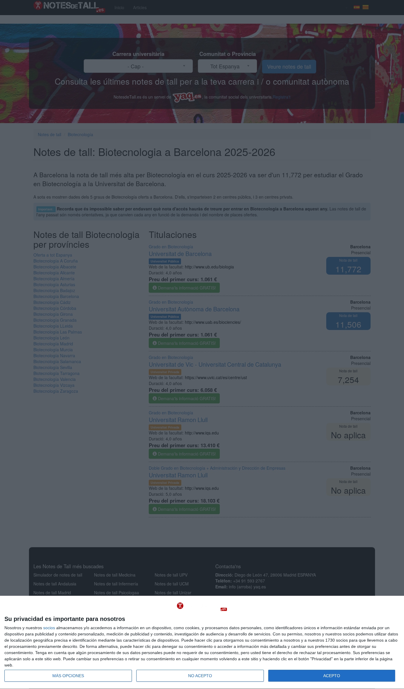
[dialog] (202, 642)
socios (49, 628)
